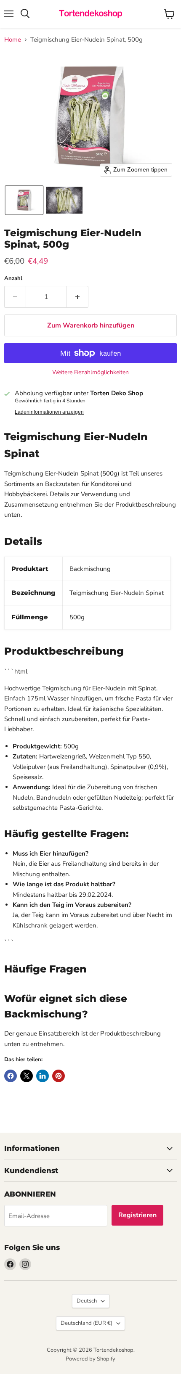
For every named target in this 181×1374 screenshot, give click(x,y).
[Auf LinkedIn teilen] (42, 1076)
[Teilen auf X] (26, 1076)
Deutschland (86, 1323)
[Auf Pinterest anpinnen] (58, 1076)
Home (12, 39)
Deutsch (87, 1301)
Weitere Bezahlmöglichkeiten (90, 372)
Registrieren (137, 1215)
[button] (24, 200)
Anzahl (13, 278)
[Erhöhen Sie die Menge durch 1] (77, 297)
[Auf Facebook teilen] (10, 1076)
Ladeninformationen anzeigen (49, 412)
